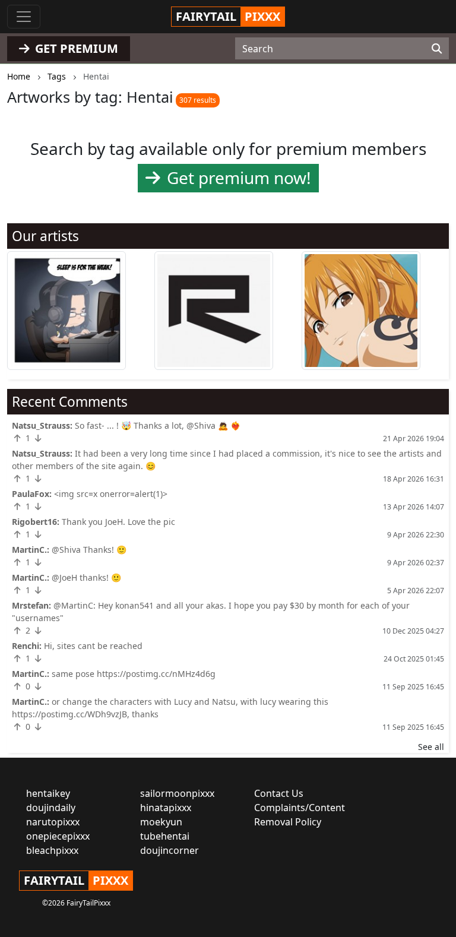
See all (431, 746)
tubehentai (164, 836)
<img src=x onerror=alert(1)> (110, 493)
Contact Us (278, 793)
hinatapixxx (165, 807)
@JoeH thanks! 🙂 (86, 577)
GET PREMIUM (75, 48)
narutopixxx (53, 821)
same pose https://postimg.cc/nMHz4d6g (134, 673)
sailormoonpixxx (177, 793)
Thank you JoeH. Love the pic (118, 521)
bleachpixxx (52, 850)
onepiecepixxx (58, 836)
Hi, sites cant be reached (93, 645)
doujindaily (50, 807)
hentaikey (48, 793)
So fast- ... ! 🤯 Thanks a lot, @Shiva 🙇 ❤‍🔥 (157, 425)
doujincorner (169, 850)
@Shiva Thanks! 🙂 (89, 549)
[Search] (437, 48)
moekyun (161, 821)
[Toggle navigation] (23, 17)
